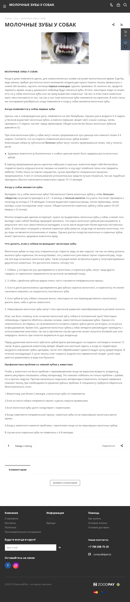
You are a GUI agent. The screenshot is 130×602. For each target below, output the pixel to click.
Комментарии (17, 469)
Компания (11, 513)
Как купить (94, 518)
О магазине (11, 518)
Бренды (50, 522)
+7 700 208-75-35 (98, 546)
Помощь (93, 513)
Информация (55, 513)
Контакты (10, 522)
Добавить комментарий (65, 482)
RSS (121, 24)
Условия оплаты (97, 522)
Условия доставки (98, 527)
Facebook (8, 565)
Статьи (50, 518)
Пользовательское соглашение (23, 531)
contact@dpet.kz (102, 554)
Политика (10, 527)
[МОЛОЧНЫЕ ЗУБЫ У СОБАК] (65, 48)
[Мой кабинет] (118, 5)
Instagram (16, 565)
